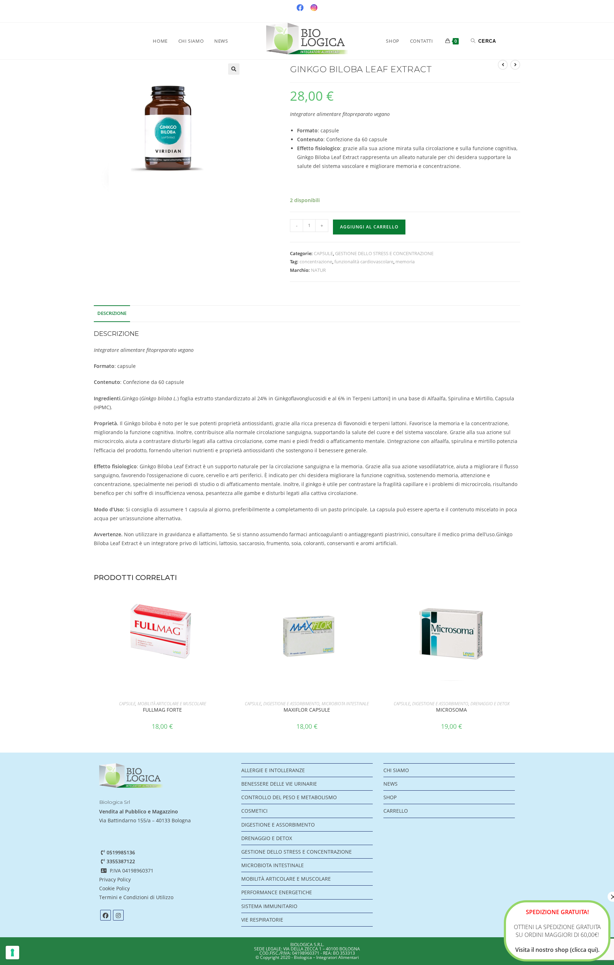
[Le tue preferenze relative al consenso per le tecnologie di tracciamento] (12, 952)
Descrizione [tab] (111, 313)
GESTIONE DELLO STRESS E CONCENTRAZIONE (384, 253)
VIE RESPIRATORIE (262, 919)
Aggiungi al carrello (369, 227)
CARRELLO (395, 810)
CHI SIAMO (396, 770)
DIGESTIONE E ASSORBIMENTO (291, 704)
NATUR (318, 270)
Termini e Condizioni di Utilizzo (137, 897)
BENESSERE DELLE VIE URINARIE (279, 783)
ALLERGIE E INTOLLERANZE (273, 770)
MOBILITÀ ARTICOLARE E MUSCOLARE (172, 704)
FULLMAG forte (162, 709)
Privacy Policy (115, 879)
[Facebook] (105, 915)
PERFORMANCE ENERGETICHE (276, 892)
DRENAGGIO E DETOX (490, 704)
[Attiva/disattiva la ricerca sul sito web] (483, 41)
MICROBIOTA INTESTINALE (345, 704)
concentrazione (316, 261)
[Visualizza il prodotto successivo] (515, 65)
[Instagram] (118, 915)
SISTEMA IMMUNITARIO (269, 906)
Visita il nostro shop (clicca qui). (557, 950)
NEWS (390, 783)
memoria (405, 261)
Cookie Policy (114, 888)
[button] (233, 69)
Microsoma (451, 709)
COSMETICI (254, 810)
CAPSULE (323, 253)
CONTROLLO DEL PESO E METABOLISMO (289, 797)
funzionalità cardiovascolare (363, 261)
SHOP (390, 797)
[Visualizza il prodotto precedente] (503, 65)
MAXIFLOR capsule (307, 709)
